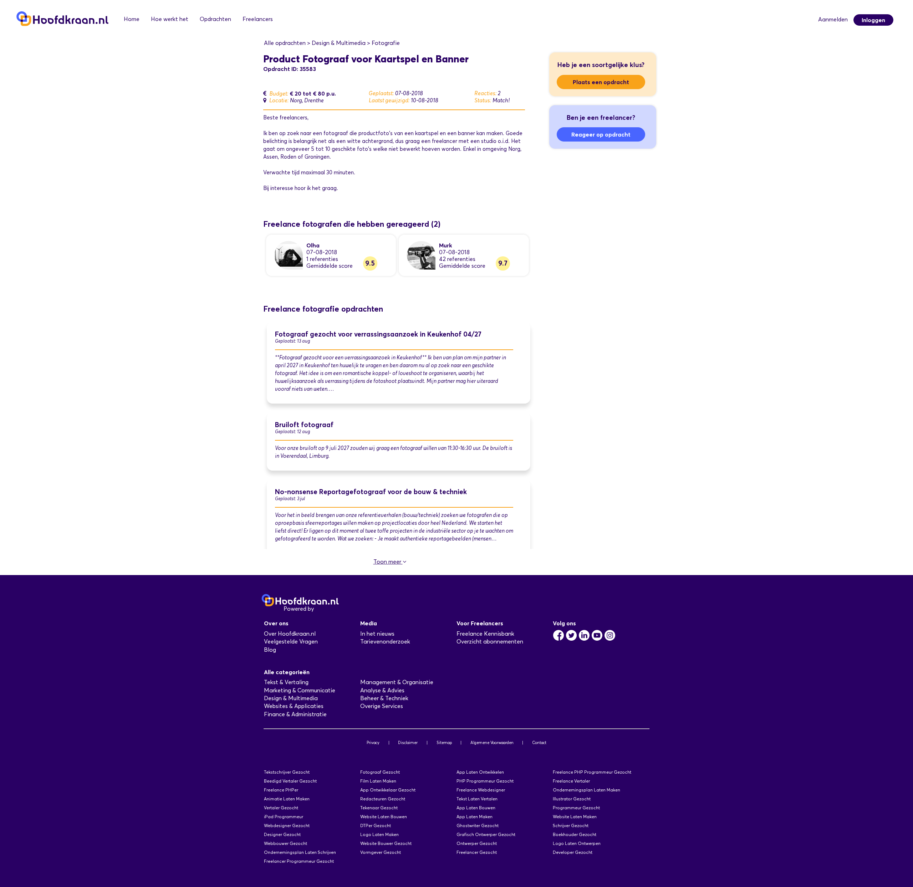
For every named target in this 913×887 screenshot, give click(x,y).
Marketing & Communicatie (299, 690)
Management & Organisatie (396, 682)
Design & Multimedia (291, 698)
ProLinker (327, 608)
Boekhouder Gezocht (574, 834)
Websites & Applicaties (293, 706)
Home (131, 19)
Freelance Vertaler (571, 781)
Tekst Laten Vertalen (477, 798)
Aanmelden (833, 19)
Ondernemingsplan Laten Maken (586, 790)
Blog (270, 649)
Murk (445, 245)
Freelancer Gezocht (476, 852)
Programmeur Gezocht (576, 807)
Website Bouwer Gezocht (386, 843)
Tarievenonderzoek (385, 641)
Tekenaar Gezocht (379, 807)
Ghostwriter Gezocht (477, 825)
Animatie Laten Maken (287, 798)
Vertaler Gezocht (281, 807)
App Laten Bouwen (475, 807)
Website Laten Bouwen (383, 816)
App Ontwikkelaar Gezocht (387, 790)
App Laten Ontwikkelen (480, 772)
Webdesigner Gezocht (287, 825)
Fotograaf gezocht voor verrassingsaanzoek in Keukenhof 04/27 (378, 334)
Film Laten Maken (378, 781)
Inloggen (873, 20)
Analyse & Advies (382, 690)
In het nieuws (377, 633)
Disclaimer (408, 742)
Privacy (373, 742)
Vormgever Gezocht (380, 852)
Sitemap (444, 742)
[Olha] (288, 254)
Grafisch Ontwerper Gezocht (485, 834)
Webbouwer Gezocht (285, 843)
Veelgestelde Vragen (291, 641)
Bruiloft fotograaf (304, 425)
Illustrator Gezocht (572, 798)
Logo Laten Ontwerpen (577, 843)
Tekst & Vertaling (286, 682)
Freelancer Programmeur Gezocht (299, 861)
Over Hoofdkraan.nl (290, 633)
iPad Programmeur (283, 816)
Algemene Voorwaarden (492, 742)
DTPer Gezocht (375, 825)
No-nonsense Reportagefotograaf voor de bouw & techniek (371, 492)
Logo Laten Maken (379, 834)
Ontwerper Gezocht (476, 843)
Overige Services (381, 706)
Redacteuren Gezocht (382, 798)
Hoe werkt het (169, 19)
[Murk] (421, 254)
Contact (539, 742)
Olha (313, 245)
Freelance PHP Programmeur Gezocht (592, 772)
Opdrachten (215, 19)
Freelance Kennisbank (485, 633)
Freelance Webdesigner (480, 790)
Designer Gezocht (282, 834)
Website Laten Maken (575, 816)
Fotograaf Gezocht (380, 772)
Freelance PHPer (281, 790)
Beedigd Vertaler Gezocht (290, 781)
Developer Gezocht (572, 852)
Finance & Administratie (295, 714)
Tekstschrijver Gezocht (287, 772)
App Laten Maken (474, 816)
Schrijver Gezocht (570, 825)
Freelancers (258, 19)
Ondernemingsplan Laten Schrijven (300, 852)
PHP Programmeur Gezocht (485, 781)
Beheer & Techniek (384, 698)
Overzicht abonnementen (489, 641)
